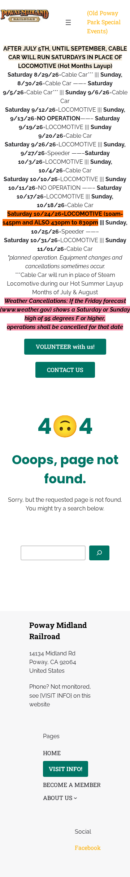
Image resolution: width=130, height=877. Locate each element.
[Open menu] (68, 22)
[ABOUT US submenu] (75, 798)
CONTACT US (65, 369)
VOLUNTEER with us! (65, 346)
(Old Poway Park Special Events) (104, 22)
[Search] (99, 553)
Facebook (88, 847)
